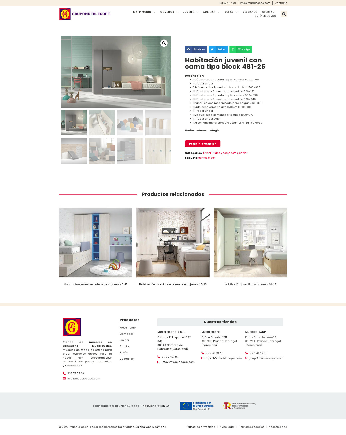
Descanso (249, 12)
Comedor (167, 12)
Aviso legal (227, 427)
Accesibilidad (278, 427)
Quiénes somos (265, 16)
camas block (206, 158)
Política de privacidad (200, 427)
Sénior (243, 153)
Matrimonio (142, 12)
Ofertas (268, 12)
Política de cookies (252, 427)
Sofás (228, 12)
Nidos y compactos (225, 153)
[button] (284, 14)
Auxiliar (209, 12)
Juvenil (188, 12)
